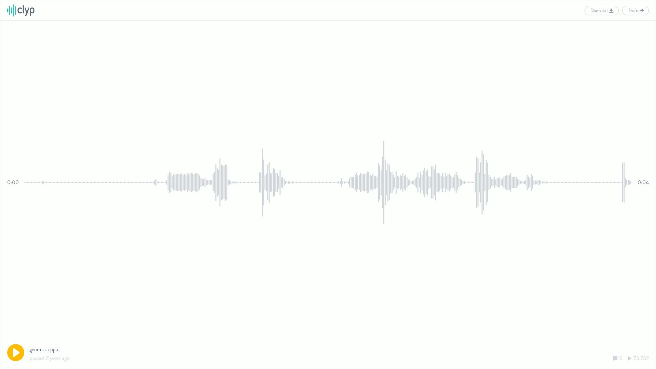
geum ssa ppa (43, 349)
